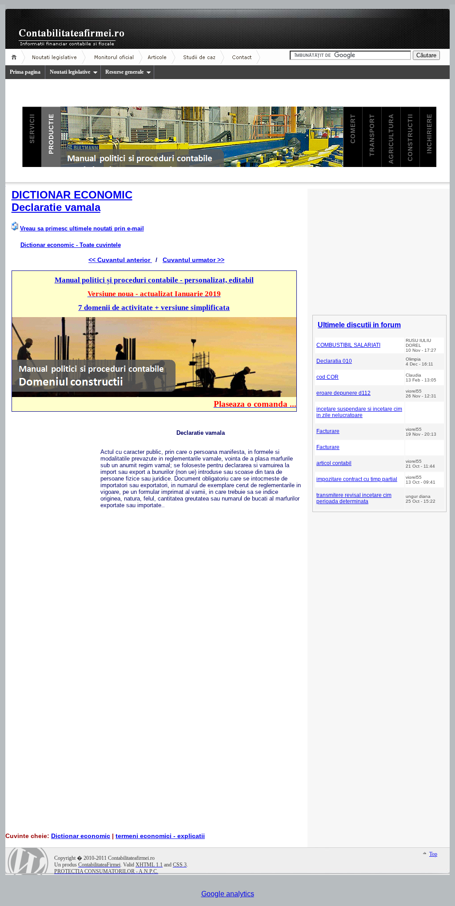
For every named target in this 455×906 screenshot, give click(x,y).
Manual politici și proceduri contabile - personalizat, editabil (154, 280)
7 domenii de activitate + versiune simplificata (154, 307)
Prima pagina (25, 72)
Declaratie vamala (56, 207)
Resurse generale (124, 72)
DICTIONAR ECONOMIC (72, 195)
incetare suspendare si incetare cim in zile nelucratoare (359, 412)
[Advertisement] (56, 553)
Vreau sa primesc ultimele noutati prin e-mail (82, 228)
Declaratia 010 (334, 361)
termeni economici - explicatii (160, 835)
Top (433, 854)
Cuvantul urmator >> (193, 259)
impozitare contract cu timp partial (356, 479)
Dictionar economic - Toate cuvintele (70, 245)
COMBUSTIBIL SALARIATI (348, 345)
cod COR (327, 377)
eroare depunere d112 (343, 393)
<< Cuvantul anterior (120, 259)
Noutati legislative (70, 72)
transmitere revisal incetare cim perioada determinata (353, 498)
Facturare (327, 431)
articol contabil (333, 463)
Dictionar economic (80, 835)
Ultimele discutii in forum (359, 325)
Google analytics (227, 894)
